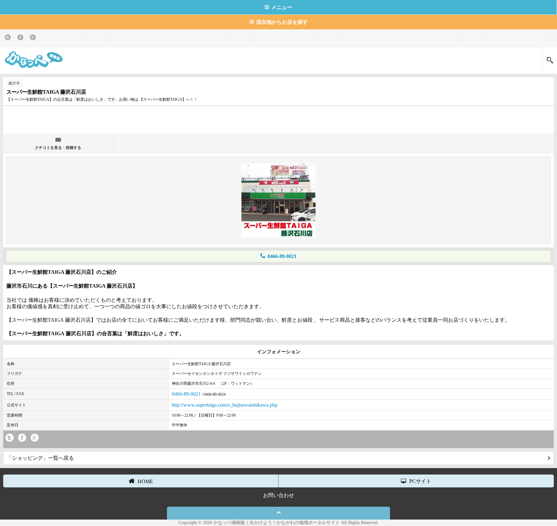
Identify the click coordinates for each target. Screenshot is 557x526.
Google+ (34, 38)
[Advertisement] (278, 119)
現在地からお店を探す (282, 22)
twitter (9, 38)
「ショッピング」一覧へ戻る (40, 458)
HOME (145, 481)
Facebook (21, 38)
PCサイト (420, 481)
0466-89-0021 (282, 256)
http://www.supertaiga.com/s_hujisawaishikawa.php (225, 405)
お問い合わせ (278, 495)
